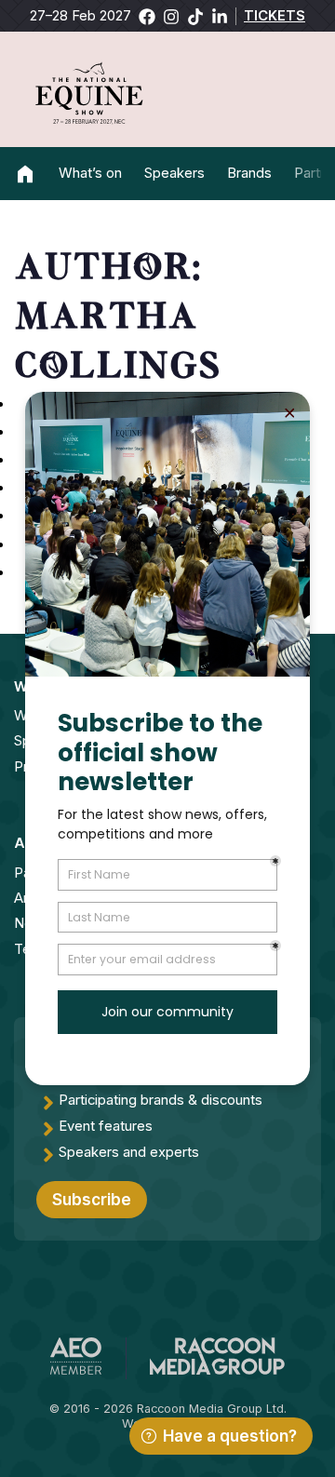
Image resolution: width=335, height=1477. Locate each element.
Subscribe (91, 1199)
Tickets (274, 15)
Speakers (174, 173)
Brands (249, 173)
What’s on (90, 173)
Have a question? (230, 1436)
